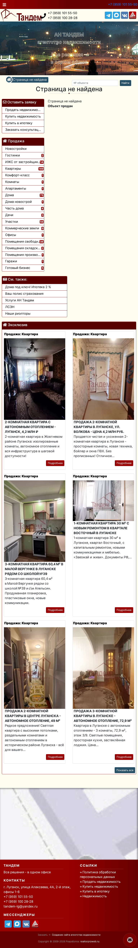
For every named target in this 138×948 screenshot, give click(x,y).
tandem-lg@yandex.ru (21, 906)
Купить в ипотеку (96, 891)
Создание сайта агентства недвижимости (76, 934)
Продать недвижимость (101, 881)
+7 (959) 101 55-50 (122, 4)
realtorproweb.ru (89, 941)
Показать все (125, 770)
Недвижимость (94, 896)
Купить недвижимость (100, 886)
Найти (125, 83)
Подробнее (55, 463)
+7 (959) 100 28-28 (62, 18)
